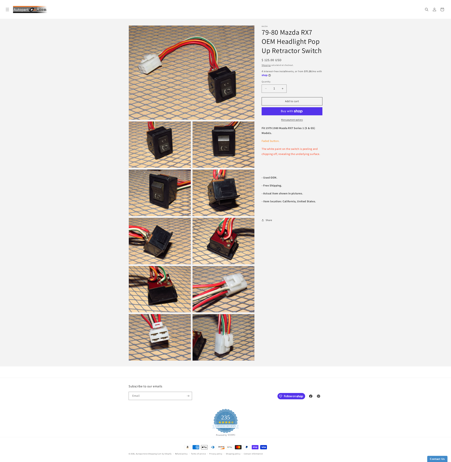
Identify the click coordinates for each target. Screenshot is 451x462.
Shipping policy (233, 453)
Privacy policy (215, 453)
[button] (7, 9)
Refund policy (181, 453)
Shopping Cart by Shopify (160, 453)
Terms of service (198, 453)
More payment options (292, 119)
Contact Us (437, 458)
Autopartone (142, 453)
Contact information (253, 453)
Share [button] (269, 220)
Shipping (266, 65)
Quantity (266, 81)
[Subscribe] (188, 396)
